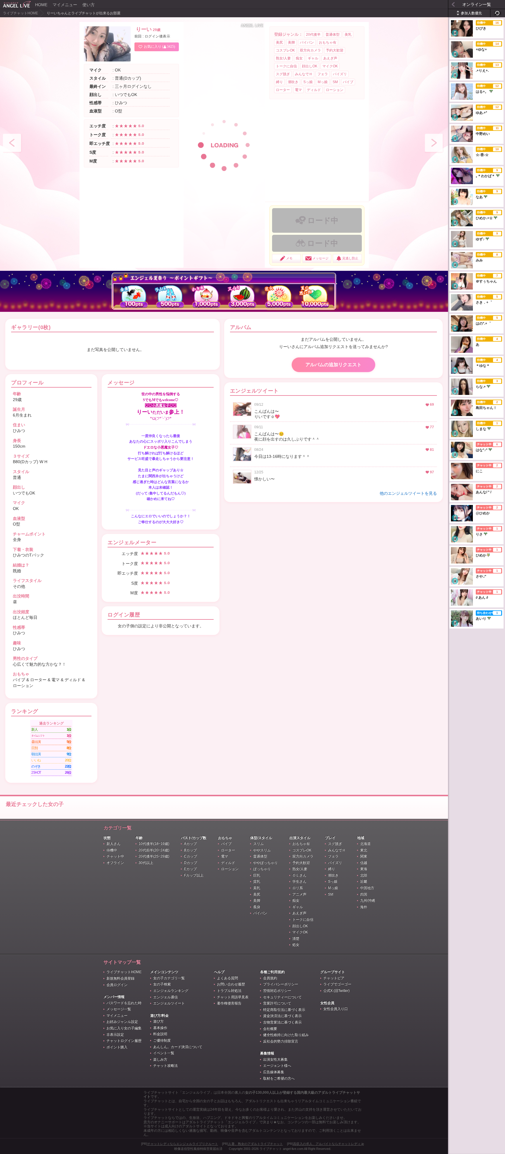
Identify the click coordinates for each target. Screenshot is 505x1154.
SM (335, 82)
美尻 (279, 42)
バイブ (348, 82)
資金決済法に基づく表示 (282, 1016)
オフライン (115, 863)
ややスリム (262, 850)
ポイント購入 (116, 1047)
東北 (363, 850)
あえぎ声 (330, 58)
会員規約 (270, 978)
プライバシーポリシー (280, 984)
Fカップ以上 (193, 875)
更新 (497, 13)
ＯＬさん (299, 875)
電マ (298, 90)
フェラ (322, 74)
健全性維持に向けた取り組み (286, 1035)
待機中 (111, 850)
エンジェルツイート (169, 1003)
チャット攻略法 (165, 1066)
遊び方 (158, 1021)
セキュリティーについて (282, 997)
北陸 (363, 875)
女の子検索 (162, 984)
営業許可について (277, 1003)
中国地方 (367, 888)
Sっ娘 (308, 82)
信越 (363, 863)
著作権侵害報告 (229, 1003)
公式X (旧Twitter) (336, 991)
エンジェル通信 (165, 997)
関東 (363, 856)
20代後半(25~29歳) (154, 856)
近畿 (363, 881)
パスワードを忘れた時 (123, 1003)
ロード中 (322, 220)
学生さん (299, 881)
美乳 (348, 34)
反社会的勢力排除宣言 (280, 1041)
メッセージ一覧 (118, 1009)
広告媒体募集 (273, 1072)
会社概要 (270, 1029)
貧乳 (256, 881)
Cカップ (190, 856)
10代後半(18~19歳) (154, 844)
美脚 (291, 42)
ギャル (313, 58)
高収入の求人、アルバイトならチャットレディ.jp (328, 1144)
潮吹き (293, 82)
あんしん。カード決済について (177, 1047)
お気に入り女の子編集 (123, 1028)
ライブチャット (271, 1148)
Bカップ (190, 850)
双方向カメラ (310, 50)
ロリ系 (297, 888)
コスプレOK (285, 50)
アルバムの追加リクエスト (333, 364)
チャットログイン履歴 (123, 1041)
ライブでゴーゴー (337, 984)
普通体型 (333, 34)
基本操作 (160, 1028)
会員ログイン (116, 985)
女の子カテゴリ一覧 (169, 978)
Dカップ (190, 863)
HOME (41, 4)
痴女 (299, 58)
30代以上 (146, 863)
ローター (283, 90)
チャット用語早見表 (232, 997)
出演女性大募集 (275, 1059)
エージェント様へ (277, 1066)
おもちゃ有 (327, 42)
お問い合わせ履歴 (231, 984)
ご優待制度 (162, 1040)
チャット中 (115, 856)
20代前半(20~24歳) (154, 850)
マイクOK (330, 66)
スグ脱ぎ (283, 74)
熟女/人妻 (283, 58)
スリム (258, 844)
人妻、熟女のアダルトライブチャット (255, 1144)
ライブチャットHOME (20, 13)
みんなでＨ (303, 74)
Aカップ (190, 844)
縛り (279, 82)
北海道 (365, 844)
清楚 (295, 938)
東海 (363, 869)
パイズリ (340, 74)
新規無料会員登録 (120, 978)
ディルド (314, 90)
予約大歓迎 (334, 50)
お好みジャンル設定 (122, 1022)
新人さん (113, 844)
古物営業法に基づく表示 (282, 1022)
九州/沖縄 (367, 900)
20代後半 (313, 34)
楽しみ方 (160, 1059)
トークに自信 (286, 66)
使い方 (88, 4)
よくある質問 (227, 978)
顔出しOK (309, 66)
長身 (256, 907)
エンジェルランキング (170, 991)
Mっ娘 (323, 82)
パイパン (307, 42)
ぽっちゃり (262, 869)
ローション (334, 90)
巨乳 (256, 875)
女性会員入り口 (335, 1009)
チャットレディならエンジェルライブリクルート (182, 1144)
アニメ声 (299, 894)
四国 (363, 894)
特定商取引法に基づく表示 (284, 1010)
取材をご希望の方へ (279, 1078)
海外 (363, 907)
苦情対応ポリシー (277, 991)
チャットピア (333, 978)
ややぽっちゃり (265, 863)
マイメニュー (65, 4)
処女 (295, 945)
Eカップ (190, 869)
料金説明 (160, 1034)
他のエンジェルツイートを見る (408, 493)
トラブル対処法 (229, 991)
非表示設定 (115, 1035)
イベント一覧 (163, 1053)
